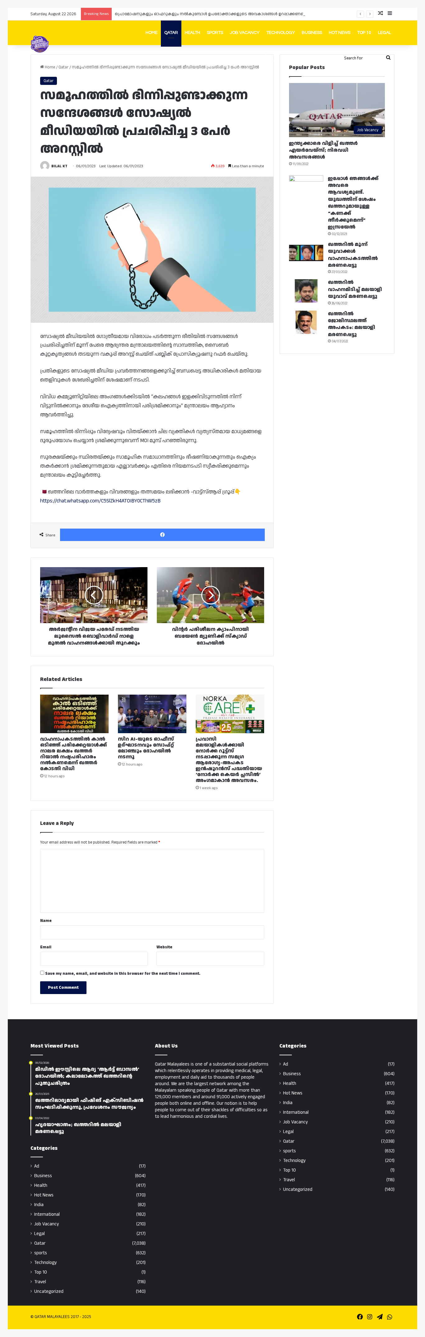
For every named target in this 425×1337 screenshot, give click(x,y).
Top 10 (364, 32)
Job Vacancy (244, 32)
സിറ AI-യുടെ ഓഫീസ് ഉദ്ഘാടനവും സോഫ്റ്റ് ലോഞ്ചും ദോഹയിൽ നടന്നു (146, 748)
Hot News (339, 32)
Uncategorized (48, 1291)
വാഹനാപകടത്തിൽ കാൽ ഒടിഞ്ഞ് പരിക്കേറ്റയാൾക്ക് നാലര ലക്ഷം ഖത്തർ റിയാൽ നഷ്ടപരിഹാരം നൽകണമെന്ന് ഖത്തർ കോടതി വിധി (73, 754)
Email (45, 947)
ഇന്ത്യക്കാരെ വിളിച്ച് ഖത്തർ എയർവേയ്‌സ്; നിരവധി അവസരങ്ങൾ (323, 150)
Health (192, 32)
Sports (215, 32)
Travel (40, 1282)
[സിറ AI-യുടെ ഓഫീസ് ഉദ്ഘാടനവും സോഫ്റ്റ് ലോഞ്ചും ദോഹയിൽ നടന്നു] (152, 714)
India (39, 1204)
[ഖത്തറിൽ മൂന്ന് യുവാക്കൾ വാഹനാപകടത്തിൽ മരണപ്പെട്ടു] (306, 253)
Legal (384, 32)
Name (46, 920)
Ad (36, 1166)
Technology (280, 32)
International (47, 1214)
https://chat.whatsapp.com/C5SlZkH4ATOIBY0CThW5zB (100, 501)
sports (40, 1253)
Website (164, 947)
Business (312, 32)
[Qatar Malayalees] (39, 44)
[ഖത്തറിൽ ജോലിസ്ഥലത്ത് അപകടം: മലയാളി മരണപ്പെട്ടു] (306, 322)
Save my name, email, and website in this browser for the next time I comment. (122, 973)
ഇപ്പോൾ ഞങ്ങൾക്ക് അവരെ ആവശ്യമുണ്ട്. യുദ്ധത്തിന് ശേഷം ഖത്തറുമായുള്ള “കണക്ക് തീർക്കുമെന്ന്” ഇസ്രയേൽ (353, 203)
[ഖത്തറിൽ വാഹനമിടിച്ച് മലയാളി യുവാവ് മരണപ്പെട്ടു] (306, 291)
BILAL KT (59, 166)
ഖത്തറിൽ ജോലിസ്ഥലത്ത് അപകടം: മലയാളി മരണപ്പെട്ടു (351, 324)
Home (151, 32)
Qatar (171, 32)
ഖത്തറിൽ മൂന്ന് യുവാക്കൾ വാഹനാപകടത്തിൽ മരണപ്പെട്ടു (353, 255)
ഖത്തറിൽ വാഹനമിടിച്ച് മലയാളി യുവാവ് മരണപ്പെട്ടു (355, 289)
